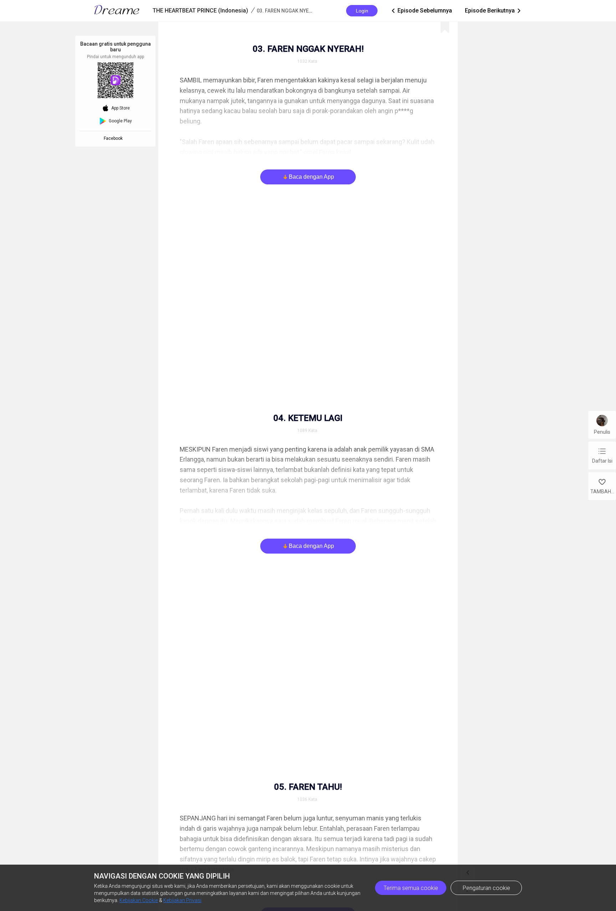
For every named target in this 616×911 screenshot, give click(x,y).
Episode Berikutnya (493, 10)
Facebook (114, 138)
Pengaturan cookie (486, 888)
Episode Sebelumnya (421, 10)
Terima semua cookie (411, 888)
